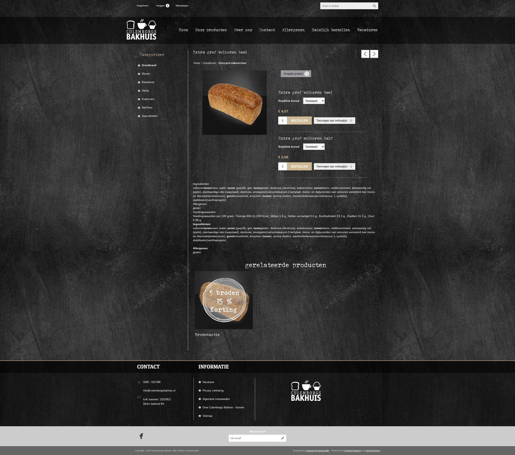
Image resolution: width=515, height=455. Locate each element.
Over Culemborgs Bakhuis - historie (223, 407)
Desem (146, 73)
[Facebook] (140, 436)
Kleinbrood (148, 82)
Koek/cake (148, 99)
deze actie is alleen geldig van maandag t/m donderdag (221, 276)
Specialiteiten (150, 115)
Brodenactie (207, 334)
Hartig (145, 90)
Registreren (142, 5)
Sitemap (207, 415)
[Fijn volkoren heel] (374, 54)
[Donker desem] (365, 54)
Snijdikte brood (289, 100)
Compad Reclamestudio (317, 450)
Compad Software (352, 450)
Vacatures (208, 382)
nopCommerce (373, 450)
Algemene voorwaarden (216, 398)
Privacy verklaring (213, 390)
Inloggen (160, 5)
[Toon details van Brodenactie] (224, 300)
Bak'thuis (147, 107)
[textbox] (345, 6)
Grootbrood (149, 65)
